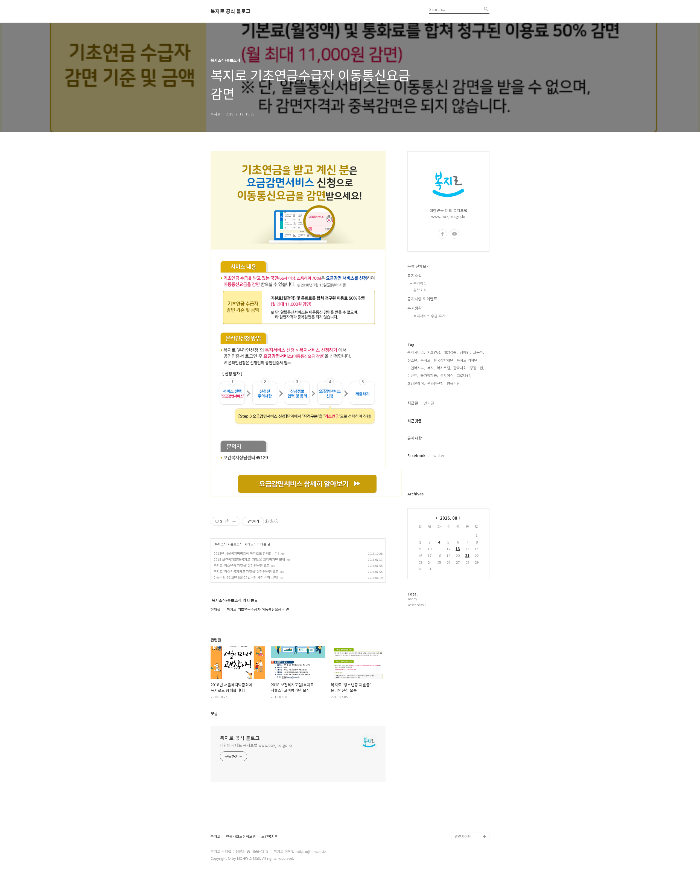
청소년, (412, 360)
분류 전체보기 (418, 266)
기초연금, (434, 352)
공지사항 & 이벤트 (422, 298)
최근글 (412, 403)
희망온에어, (416, 383)
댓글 (214, 713)
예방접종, (451, 352)
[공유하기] (227, 521)
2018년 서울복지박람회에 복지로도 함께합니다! (246, 553)
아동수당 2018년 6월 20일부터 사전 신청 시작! (246, 577)
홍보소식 (237, 544)
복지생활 (414, 308)
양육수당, (454, 383)
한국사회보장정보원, (468, 367)
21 (467, 555)
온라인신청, (436, 383)
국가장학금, (429, 375)
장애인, (465, 352)
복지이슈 (420, 283)
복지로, (426, 360)
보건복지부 (269, 837)
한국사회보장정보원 (241, 837)
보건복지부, (416, 367)
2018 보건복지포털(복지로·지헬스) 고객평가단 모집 (249, 559)
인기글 (429, 403)
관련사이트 (463, 836)
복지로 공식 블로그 (230, 11)
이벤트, (412, 375)
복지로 (215, 837)
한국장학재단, (444, 360)
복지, (431, 367)
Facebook (416, 455)
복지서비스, (416, 352)
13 (458, 548)
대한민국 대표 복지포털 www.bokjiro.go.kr (256, 745)
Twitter (438, 455)
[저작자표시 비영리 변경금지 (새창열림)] (271, 521)
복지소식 (221, 544)
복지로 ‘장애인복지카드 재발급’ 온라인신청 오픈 (246, 571)
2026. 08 (448, 518)
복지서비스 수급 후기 (429, 315)
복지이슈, (447, 375)
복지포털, (444, 367)
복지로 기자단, (468, 360)
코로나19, (464, 375)
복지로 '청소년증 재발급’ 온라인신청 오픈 (242, 565)
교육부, (478, 352)
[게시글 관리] (234, 521)
